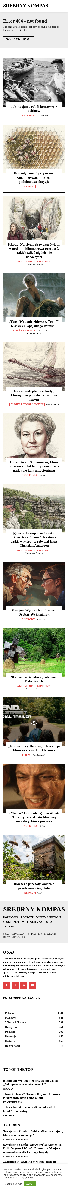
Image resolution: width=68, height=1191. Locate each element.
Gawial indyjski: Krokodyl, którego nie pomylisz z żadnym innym (34, 395)
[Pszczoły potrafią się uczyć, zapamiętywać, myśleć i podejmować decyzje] (34, 149)
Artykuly (27, 115)
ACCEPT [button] (30, 1184)
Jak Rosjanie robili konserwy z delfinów (34, 109)
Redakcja (41, 187)
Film (27, 755)
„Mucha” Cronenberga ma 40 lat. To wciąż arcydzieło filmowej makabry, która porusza (34, 817)
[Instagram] (15, 985)
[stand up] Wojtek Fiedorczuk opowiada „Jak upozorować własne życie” (30, 1082)
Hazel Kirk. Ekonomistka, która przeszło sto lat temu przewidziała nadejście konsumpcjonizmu (34, 466)
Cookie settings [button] (13, 1184)
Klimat (29, 186)
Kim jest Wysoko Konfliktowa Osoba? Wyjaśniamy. (34, 612)
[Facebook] (6, 985)
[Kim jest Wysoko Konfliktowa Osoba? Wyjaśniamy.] (34, 586)
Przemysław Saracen (34, 264)
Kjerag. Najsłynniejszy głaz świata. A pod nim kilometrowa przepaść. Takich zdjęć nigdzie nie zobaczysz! (34, 250)
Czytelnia (29, 475)
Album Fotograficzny (33, 261)
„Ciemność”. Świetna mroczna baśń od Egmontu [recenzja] (29, 1163)
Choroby (28, 619)
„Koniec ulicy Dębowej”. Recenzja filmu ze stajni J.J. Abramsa (34, 748)
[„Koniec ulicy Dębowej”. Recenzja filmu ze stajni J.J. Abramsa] (34, 721)
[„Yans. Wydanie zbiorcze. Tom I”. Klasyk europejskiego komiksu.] (34, 297)
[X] (23, 985)
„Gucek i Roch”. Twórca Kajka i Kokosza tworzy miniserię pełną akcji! (31, 1095)
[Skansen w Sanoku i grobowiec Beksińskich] (34, 652)
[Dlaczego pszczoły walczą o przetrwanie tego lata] (34, 859)
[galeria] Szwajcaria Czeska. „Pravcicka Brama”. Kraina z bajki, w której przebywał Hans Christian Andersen (34, 539)
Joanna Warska (43, 115)
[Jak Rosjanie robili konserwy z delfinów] (34, 82)
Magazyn (8, 1089)
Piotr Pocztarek (39, 755)
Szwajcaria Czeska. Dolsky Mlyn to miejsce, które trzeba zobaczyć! (33, 1133)
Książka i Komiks (25, 330)
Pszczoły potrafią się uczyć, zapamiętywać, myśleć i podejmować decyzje (34, 177)
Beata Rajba (42, 619)
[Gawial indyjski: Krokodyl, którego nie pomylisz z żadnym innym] (34, 366)
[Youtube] (32, 985)
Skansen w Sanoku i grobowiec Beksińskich (34, 679)
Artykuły (8, 1115)
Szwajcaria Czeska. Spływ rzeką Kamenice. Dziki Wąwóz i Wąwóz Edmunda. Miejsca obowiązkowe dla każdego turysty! (32, 1148)
